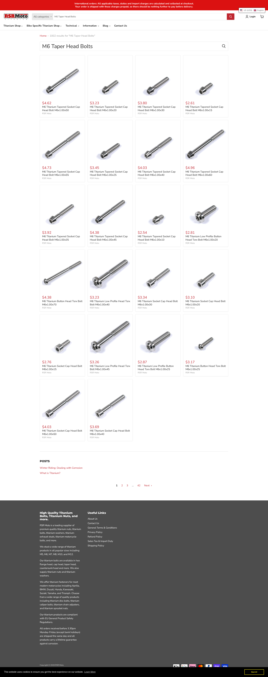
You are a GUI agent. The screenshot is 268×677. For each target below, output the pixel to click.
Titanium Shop (12, 25)
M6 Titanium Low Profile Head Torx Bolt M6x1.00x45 (110, 367)
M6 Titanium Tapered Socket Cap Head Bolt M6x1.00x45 (109, 238)
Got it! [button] (254, 672)
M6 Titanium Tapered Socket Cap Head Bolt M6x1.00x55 (61, 173)
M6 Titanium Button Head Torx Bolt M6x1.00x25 (206, 367)
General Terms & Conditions (102, 527)
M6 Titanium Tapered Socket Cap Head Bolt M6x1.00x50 (61, 108)
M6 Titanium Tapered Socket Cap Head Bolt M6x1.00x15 (204, 108)
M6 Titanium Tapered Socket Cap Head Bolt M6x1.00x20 (109, 108)
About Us (92, 518)
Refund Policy (95, 536)
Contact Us (120, 25)
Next (147, 485)
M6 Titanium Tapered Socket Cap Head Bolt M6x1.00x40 (157, 173)
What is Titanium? (50, 473)
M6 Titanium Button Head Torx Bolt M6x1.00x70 (62, 303)
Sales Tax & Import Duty (100, 541)
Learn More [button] (90, 672)
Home (43, 35)
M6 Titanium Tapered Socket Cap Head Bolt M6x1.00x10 (157, 238)
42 (138, 485)
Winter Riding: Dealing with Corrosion (61, 468)
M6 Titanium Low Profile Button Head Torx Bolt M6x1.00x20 (203, 238)
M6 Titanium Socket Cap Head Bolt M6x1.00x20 (205, 303)
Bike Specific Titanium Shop (43, 25)
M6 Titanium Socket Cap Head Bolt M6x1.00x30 (158, 303)
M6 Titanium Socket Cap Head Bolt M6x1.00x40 (110, 432)
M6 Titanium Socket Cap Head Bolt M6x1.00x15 (62, 367)
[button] (252, 10)
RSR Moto (46, 113)
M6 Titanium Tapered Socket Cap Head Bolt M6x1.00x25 (109, 173)
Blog (106, 25)
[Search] (230, 16)
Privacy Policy (95, 532)
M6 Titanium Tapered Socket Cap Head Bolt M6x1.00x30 (157, 108)
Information (90, 25)
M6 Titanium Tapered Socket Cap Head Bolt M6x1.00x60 (204, 173)
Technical (72, 25)
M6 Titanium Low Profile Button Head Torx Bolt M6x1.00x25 (156, 367)
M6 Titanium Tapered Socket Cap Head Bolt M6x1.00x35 (61, 238)
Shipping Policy (96, 545)
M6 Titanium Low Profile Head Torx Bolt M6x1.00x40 (110, 303)
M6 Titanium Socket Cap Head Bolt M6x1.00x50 (62, 432)
